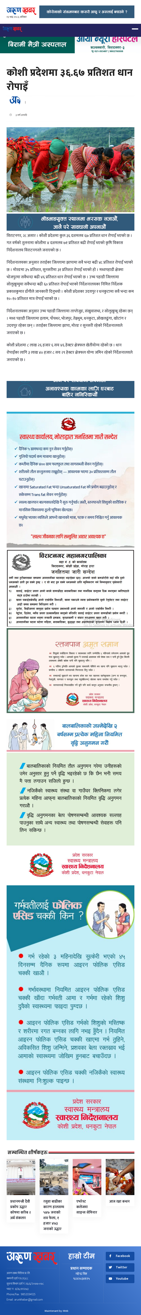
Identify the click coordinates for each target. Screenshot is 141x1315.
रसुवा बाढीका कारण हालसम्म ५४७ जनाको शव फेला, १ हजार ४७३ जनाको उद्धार (53, 1215)
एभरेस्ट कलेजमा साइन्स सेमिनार (86, 1207)
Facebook (123, 1256)
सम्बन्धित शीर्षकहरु (28, 1152)
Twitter (121, 1267)
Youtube (122, 1278)
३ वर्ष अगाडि (20, 115)
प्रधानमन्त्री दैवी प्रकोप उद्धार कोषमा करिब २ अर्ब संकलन (20, 1209)
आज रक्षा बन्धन (119, 1201)
